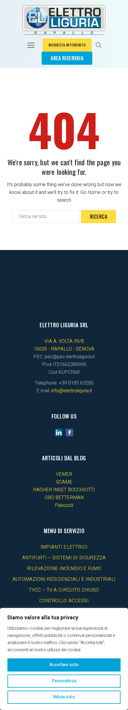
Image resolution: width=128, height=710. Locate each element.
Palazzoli (64, 505)
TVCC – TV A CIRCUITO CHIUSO (64, 590)
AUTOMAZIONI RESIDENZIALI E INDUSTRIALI (64, 579)
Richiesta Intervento (67, 44)
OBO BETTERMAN (64, 497)
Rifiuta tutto (64, 697)
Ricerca (98, 216)
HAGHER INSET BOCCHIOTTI (64, 489)
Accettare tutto (64, 665)
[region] (64, 659)
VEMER (64, 474)
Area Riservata (67, 58)
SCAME (64, 482)
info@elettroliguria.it (71, 390)
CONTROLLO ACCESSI (64, 600)
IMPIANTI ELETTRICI (64, 547)
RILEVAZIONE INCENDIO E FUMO (64, 568)
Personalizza (64, 681)
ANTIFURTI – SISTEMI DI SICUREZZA (64, 557)
